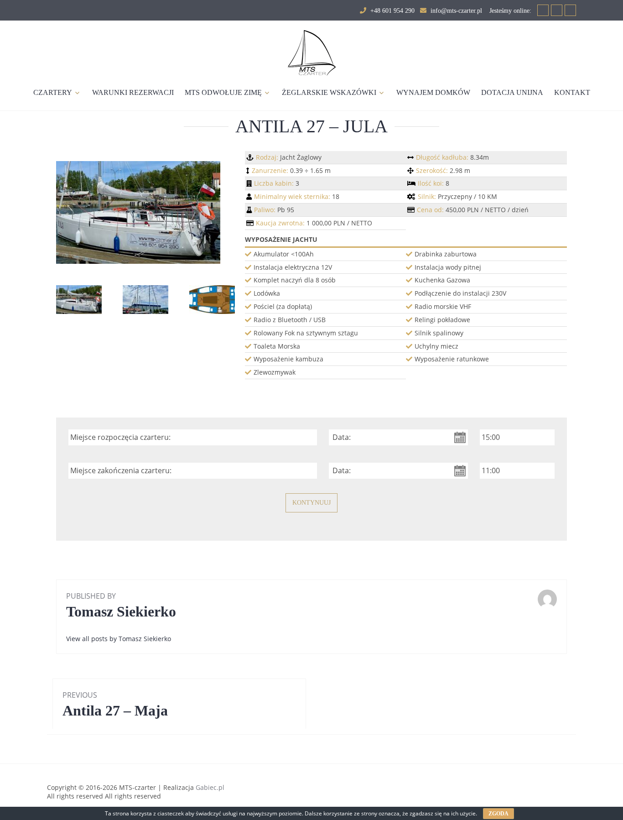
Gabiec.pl (210, 787)
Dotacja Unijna (512, 92)
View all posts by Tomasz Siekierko (118, 638)
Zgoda (498, 813)
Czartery (52, 92)
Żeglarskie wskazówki (329, 92)
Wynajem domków (433, 92)
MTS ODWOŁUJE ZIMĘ (223, 92)
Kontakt (572, 92)
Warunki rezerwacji (133, 92)
